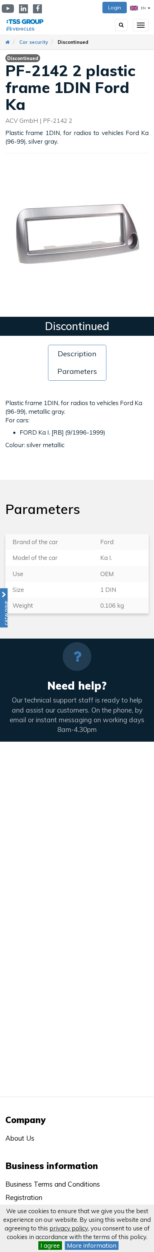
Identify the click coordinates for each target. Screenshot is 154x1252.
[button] (4, 607)
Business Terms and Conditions (52, 1184)
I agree (50, 1245)
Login (114, 7)
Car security (33, 42)
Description (77, 353)
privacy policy (68, 1228)
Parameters (77, 371)
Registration (23, 1197)
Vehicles (23, 29)
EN (143, 8)
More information (91, 1245)
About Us (19, 1138)
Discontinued (73, 42)
